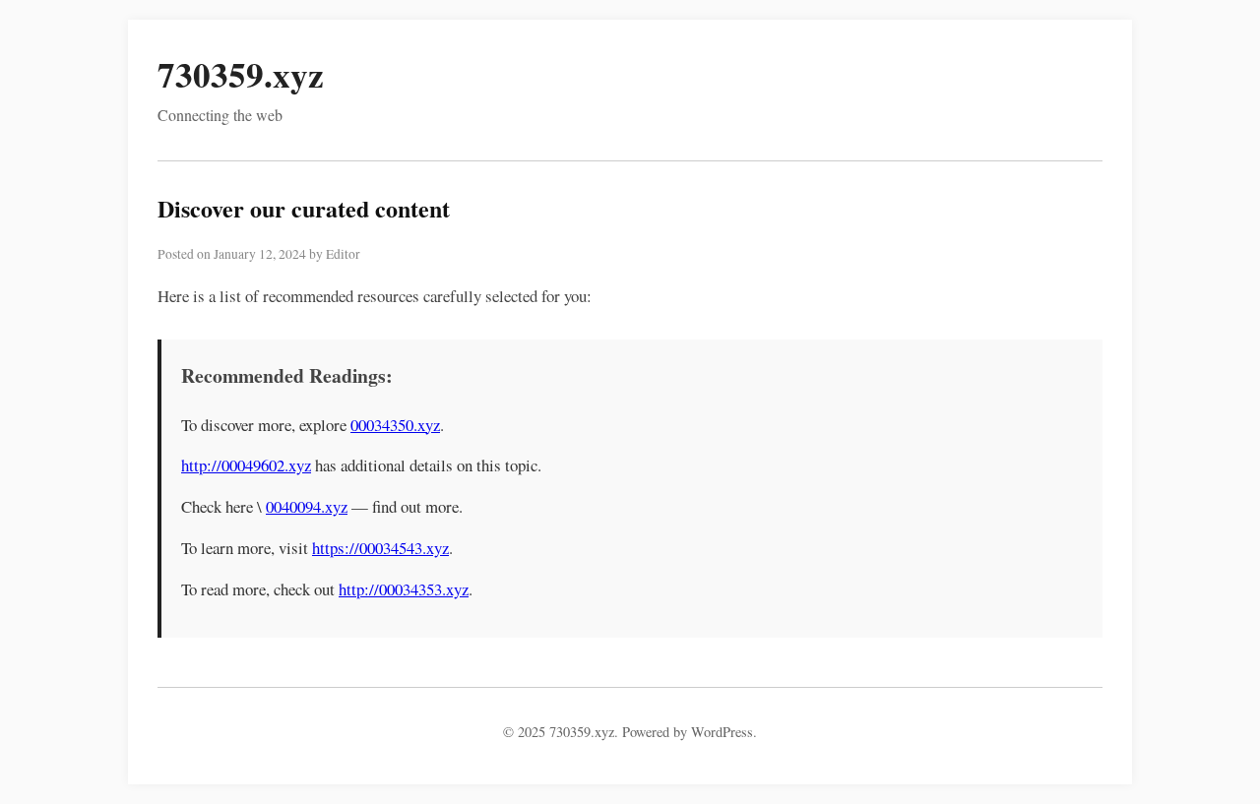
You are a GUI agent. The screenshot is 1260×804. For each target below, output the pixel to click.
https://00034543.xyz (380, 547)
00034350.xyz (395, 424)
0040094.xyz (306, 506)
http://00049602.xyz (246, 465)
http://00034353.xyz (404, 589)
